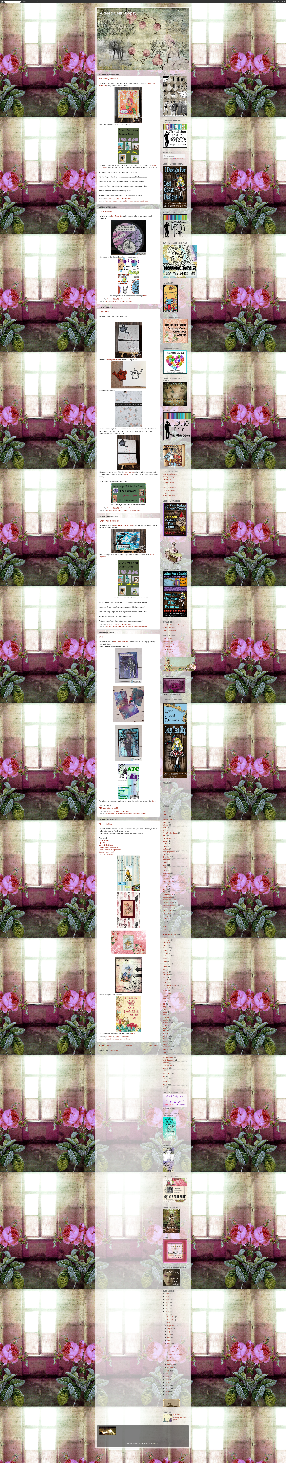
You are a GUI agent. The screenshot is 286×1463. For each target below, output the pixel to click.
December (171, 1317)
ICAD (165, 961)
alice (164, 822)
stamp (139, 510)
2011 (167, 1391)
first (164, 929)
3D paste (166, 809)
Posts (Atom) (113, 1050)
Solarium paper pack (106, 852)
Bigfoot (165, 844)
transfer (166, 1063)
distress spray (168, 910)
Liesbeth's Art (168, 641)
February (170, 1364)
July (169, 1332)
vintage (165, 1068)
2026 (168, 1294)
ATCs (101, 637)
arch (164, 828)
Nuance (131, 201)
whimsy (165, 1079)
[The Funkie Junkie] (175, 343)
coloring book (168, 884)
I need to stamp (168, 644)
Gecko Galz (167, 479)
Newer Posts (105, 1046)
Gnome (165, 948)
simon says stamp (169, 487)
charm (165, 876)
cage (165, 862)
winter (165, 1084)
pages (165, 1007)
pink (121, 1039)
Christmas (166, 878)
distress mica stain (169, 900)
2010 (168, 1394)
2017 (168, 1374)
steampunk (167, 1047)
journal (165, 966)
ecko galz (166, 916)
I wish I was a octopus (109, 521)
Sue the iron (167, 646)
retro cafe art (167, 485)
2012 (168, 1388)
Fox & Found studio (170, 934)
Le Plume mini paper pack (108, 847)
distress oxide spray (125, 813)
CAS (164, 868)
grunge (165, 953)
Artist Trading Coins (170, 833)
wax (164, 1076)
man (164, 982)
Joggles (166, 493)
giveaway (166, 942)
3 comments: (125, 811)
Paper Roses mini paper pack (110, 850)
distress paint (167, 908)
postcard (127, 1039)
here (145, 296)
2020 (168, 1311)
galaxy (165, 937)
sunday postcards (169, 630)
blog (164, 854)
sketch (165, 1033)
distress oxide (113, 301)
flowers (165, 932)
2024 (168, 1300)
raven (165, 1025)
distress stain (167, 913)
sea (164, 1028)
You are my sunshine (108, 79)
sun (164, 1052)
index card (166, 964)
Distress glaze (168, 894)
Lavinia (165, 972)
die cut (165, 889)
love (164, 977)
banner (165, 841)
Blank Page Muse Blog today (123, 525)
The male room (168, 1057)
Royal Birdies (104, 840)
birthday (166, 849)
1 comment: (125, 1036)
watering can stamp (113, 360)
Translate (179, 159)
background (167, 838)
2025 (168, 1297)
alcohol (165, 817)
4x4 (164, 811)
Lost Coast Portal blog (121, 642)
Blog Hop (166, 857)
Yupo (165, 1087)
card (119, 626)
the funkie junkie (169, 490)
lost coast (122, 301)
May (169, 1337)
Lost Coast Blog (117, 216)
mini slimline (167, 988)
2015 (168, 1380)
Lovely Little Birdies (106, 845)
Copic (120, 510)
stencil (136, 626)
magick (165, 980)
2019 (168, 1314)
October (170, 1323)
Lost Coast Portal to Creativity (173, 625)
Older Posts (152, 1046)
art (164, 830)
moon (165, 990)
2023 (168, 1302)
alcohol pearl (109, 813)
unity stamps (167, 1065)
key (164, 969)
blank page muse (111, 201)
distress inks (167, 897)
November (171, 1320)
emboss (120, 201)
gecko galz (115, 1039)
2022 (168, 1305)
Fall (164, 926)
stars (165, 1044)
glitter (126, 201)
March (169, 1343)
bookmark (166, 860)
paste (165, 1012)
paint (165, 1009)
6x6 (164, 814)
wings (165, 1081)
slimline (165, 1036)
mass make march (169, 985)
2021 (168, 1308)
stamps (137, 201)
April (169, 1340)
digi (109, 1039)
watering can (129, 472)
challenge (166, 873)
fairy (164, 924)
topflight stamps (168, 1060)
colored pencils (168, 881)
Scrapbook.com (168, 482)
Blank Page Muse (169, 495)
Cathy (177, 1414)
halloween (166, 956)
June (169, 1334)
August (170, 1328)
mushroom (167, 993)
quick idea (132, 510)
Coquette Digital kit (106, 854)
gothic (165, 950)
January (170, 1367)
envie (165, 921)
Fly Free (102, 843)
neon (165, 996)
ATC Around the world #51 (108, 808)
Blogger (155, 1443)
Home (129, 1046)
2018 (168, 1371)
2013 (168, 1385)
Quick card (104, 312)
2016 (168, 1377)
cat (164, 870)
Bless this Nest (105, 824)
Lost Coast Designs (170, 474)
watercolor (145, 201)
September (171, 1326)
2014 (168, 1383)
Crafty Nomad (168, 638)
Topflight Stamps (169, 477)
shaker (165, 1031)
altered (165, 825)
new (164, 999)
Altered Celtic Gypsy (118, 13)
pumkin (165, 1020)
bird (106, 301)
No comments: (127, 198)
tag (164, 1055)
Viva (164, 1071)
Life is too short (106, 211)
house (165, 958)
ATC (115, 813)
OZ (164, 1004)
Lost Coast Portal (169, 649)
